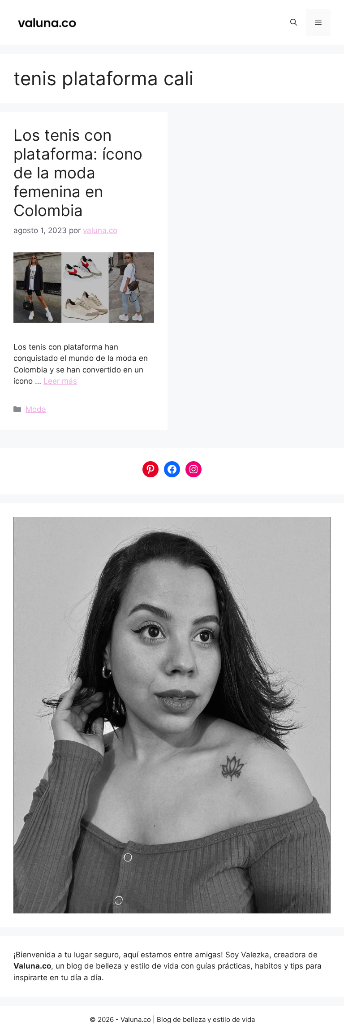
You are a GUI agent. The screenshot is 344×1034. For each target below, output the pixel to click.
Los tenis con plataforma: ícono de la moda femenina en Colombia (77, 172)
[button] (293, 22)
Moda (36, 409)
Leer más (60, 380)
